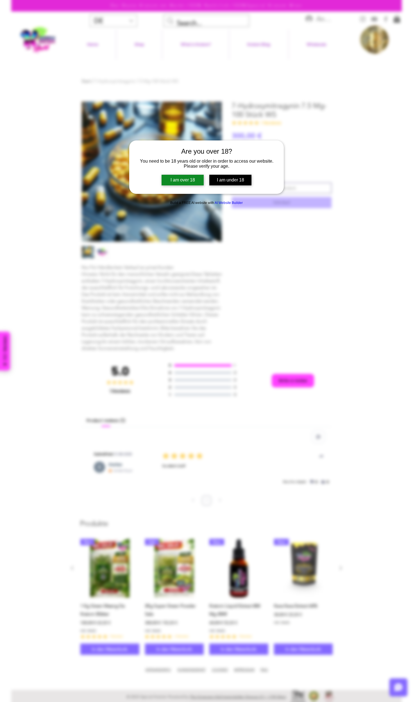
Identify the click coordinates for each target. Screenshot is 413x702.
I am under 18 (230, 180)
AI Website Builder (229, 203)
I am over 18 (183, 180)
